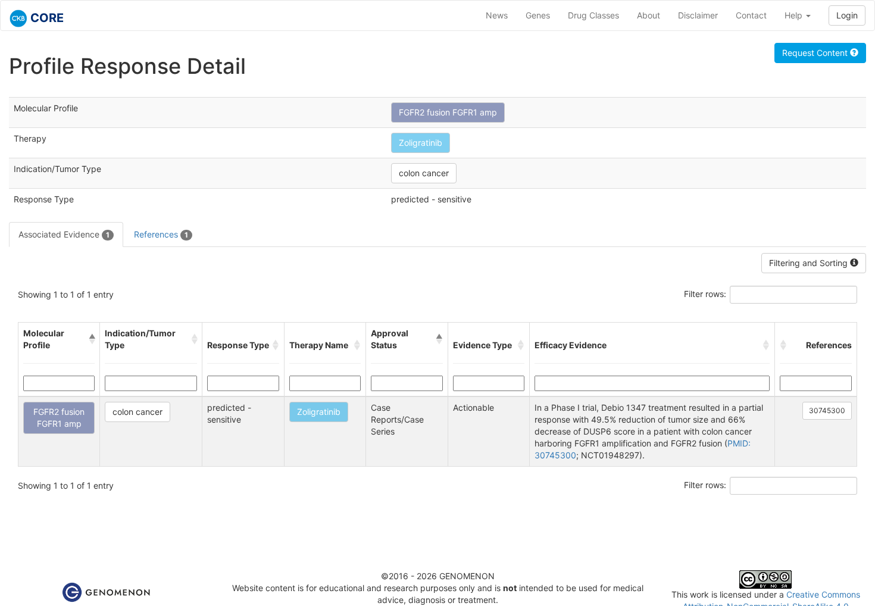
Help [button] (795, 15)
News (497, 15)
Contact (751, 15)
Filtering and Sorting (809, 263)
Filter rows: (705, 294)
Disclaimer (698, 15)
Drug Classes (593, 15)
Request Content (816, 53)
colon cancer (424, 173)
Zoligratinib (420, 143)
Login (847, 15)
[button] (92, 339)
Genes (538, 15)
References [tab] (161, 234)
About (648, 15)
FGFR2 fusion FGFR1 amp (448, 112)
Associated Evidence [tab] (64, 234)
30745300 (827, 410)
